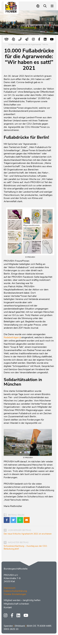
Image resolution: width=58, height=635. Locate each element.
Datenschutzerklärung (15, 591)
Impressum (9, 588)
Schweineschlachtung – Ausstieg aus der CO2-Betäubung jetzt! (26, 547)
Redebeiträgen (11, 337)
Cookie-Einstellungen (15, 594)
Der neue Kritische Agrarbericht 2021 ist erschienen (28, 533)
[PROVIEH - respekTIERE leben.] (11, 11)
